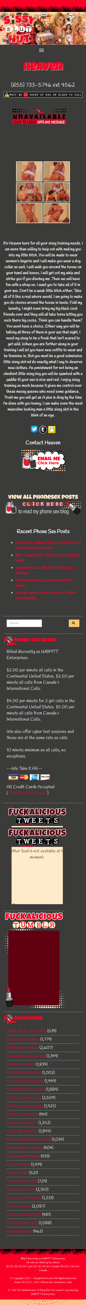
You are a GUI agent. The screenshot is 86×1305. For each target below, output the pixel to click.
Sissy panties (18, 1165)
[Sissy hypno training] (56, 171)
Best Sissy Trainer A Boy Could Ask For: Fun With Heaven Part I (48, 545)
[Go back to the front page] (43, 28)
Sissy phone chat (22, 1181)
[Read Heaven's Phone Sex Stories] (43, 503)
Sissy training (19, 1206)
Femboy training (21, 1064)
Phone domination (22, 1114)
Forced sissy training (25, 1081)
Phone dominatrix (22, 1123)
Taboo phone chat (22, 1223)
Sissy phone (17, 1173)
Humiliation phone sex (26, 1089)
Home (17, 1282)
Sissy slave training (24, 1198)
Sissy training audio (24, 1215)
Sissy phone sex (21, 1190)
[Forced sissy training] (56, 192)
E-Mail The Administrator (22, 1290)
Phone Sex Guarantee (53, 1282)
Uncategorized (19, 1231)
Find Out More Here (27, 793)
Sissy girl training (22, 1131)
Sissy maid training (23, 1156)
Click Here (48, 463)
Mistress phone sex (24, 1098)
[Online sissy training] (29, 192)
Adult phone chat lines (26, 1031)
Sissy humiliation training (29, 1139)
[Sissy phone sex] (29, 171)
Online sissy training (25, 1106)
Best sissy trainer (22, 1048)
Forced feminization (24, 1073)
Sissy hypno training (25, 1148)
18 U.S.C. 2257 (30, 1282)
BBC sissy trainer (23, 1039)
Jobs (69, 1282)
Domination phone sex (26, 1056)
